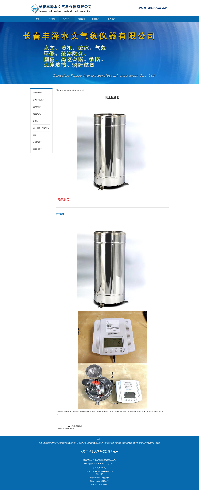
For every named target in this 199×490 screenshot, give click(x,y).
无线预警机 (37, 92)
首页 (37, 19)
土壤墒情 (37, 106)
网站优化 (93, 481)
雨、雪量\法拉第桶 (41, 128)
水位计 (36, 121)
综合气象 (37, 113)
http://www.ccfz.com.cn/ (64, 415)
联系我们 (111, 19)
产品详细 (60, 214)
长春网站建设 (104, 478)
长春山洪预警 (78, 411)
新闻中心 (95, 19)
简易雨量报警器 (68, 428)
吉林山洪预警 (128, 411)
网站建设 (93, 478)
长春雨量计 (68, 411)
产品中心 (66, 19)
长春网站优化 (104, 481)
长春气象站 (87, 411)
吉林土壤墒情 (147, 411)
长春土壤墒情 (96, 411)
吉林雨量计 (119, 411)
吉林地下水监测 (157, 411)
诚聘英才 (81, 19)
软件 (35, 135)
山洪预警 (37, 142)
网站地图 (99, 474)
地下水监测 (65, 443)
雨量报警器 (37, 149)
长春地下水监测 (107, 411)
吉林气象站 (137, 411)
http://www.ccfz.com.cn (102, 471)
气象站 (52, 443)
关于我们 (52, 19)
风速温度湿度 (38, 99)
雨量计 (41, 443)
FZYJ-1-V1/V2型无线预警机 (72, 426)
